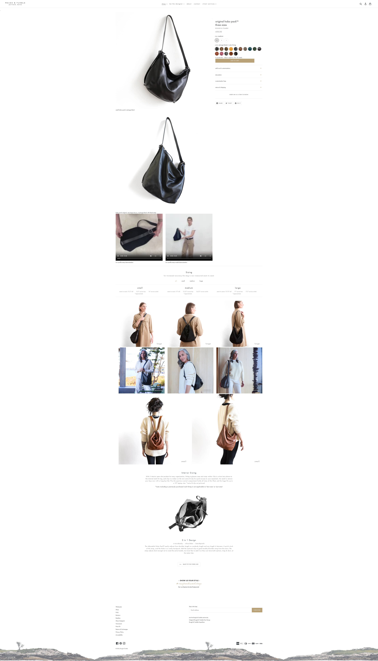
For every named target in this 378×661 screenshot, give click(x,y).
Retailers (118, 618)
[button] (238, 74)
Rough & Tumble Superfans (197, 622)
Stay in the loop (193, 606)
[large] (142, 346)
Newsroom (119, 624)
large (201, 281)
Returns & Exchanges (122, 629)
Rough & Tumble (124, 648)
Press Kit (118, 626)
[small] (154, 464)
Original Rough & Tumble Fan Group (199, 620)
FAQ (117, 612)
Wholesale (119, 607)
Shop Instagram (120, 621)
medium (192, 281)
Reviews (118, 615)
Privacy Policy (120, 632)
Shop (117, 610)
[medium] (142, 393)
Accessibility (119, 635)
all (176, 281)
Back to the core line (190, 564)
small (183, 281)
